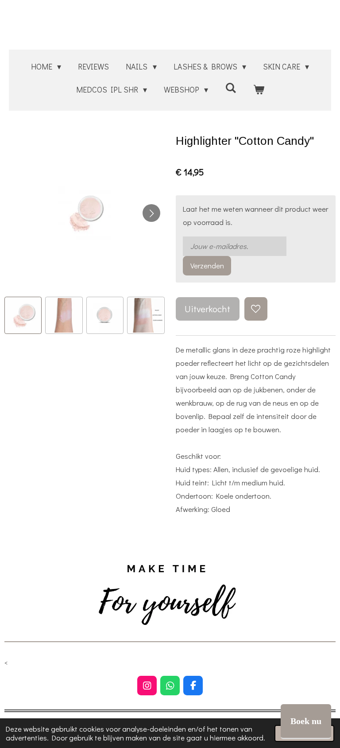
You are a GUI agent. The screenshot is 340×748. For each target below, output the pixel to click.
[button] (23, 315)
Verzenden (207, 265)
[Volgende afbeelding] (151, 213)
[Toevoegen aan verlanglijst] (255, 308)
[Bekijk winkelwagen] (258, 89)
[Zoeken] (230, 87)
